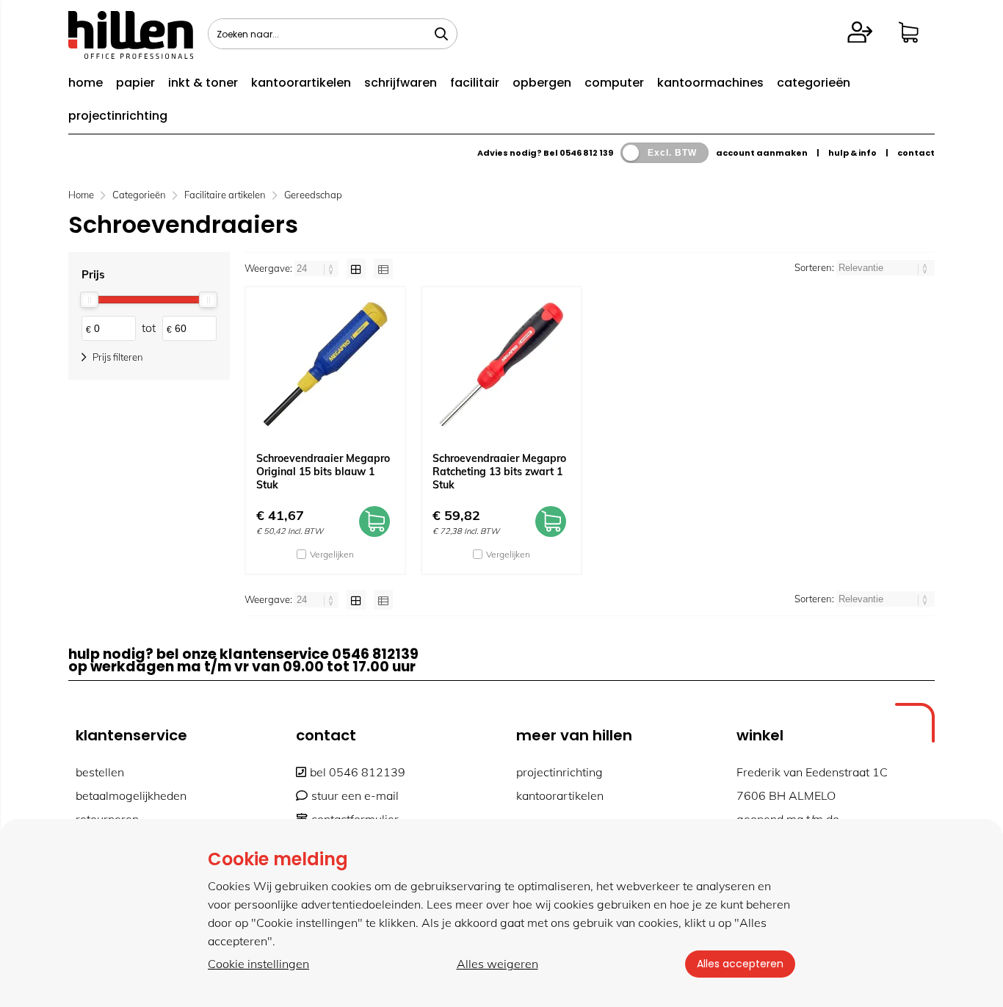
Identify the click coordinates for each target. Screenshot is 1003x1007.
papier (135, 82)
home (85, 82)
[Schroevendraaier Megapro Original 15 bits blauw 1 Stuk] (325, 364)
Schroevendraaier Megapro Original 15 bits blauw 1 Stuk (323, 471)
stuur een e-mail (355, 795)
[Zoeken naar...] (441, 33)
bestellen (100, 772)
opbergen (542, 82)
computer (614, 82)
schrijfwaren (400, 82)
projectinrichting (117, 115)
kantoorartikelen (301, 82)
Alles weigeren (497, 963)
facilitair (474, 82)
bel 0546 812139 (357, 772)
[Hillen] (130, 54)
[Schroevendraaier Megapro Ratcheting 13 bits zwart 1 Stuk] (501, 364)
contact (916, 153)
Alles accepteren (740, 963)
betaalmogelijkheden (131, 795)
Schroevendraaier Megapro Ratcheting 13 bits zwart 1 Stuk (499, 471)
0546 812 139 (586, 153)
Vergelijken (332, 554)
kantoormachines (710, 82)
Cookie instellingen (258, 963)
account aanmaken (762, 153)
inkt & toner (203, 82)
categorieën (813, 82)
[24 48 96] (317, 268)
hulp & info (852, 153)
